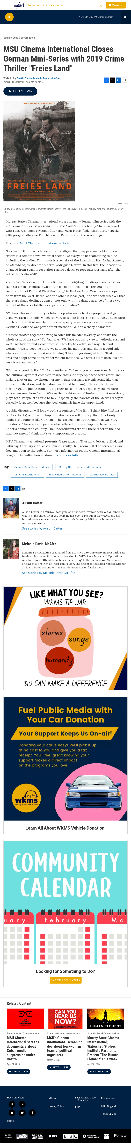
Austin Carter (24, 78)
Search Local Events (65, 980)
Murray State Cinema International (80, 467)
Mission (53, 1098)
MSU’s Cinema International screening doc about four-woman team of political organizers (64, 1046)
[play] (9, 17)
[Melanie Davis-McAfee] (11, 549)
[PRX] (53, 1136)
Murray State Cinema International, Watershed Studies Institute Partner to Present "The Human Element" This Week (103, 1048)
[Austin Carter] (11, 508)
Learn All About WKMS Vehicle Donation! (65, 828)
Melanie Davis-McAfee (46, 78)
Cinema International (27, 474)
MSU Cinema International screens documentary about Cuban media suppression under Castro (23, 1048)
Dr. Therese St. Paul (102, 474)
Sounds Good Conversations (19, 37)
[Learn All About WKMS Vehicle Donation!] (65, 759)
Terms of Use (108, 1114)
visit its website (68, 455)
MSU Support (108, 1106)
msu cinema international (65, 474)
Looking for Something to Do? (65, 971)
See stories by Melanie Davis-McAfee (48, 573)
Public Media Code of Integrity (85, 1099)
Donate (117, 5)
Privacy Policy (56, 1106)
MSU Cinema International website (45, 243)
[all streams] (126, 17)
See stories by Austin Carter (42, 528)
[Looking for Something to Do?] (65, 902)
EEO (77, 1107)
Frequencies (108, 1098)
